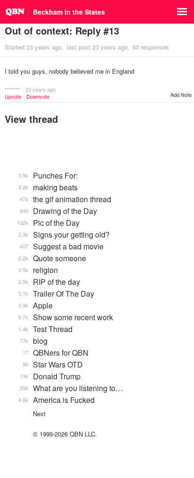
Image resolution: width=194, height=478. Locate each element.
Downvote (37, 96)
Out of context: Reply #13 (62, 30)
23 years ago (40, 89)
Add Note (181, 94)
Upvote (13, 96)
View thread (31, 119)
